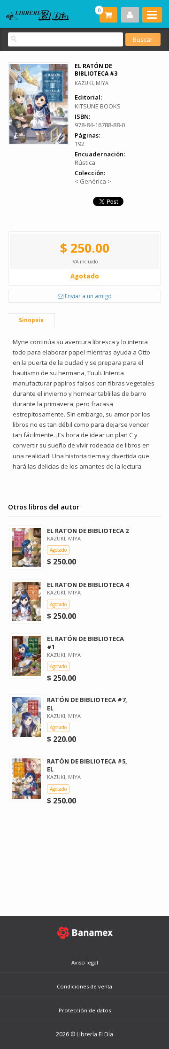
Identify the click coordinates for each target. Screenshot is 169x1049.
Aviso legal (84, 962)
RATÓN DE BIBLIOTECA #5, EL (87, 765)
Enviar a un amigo (87, 296)
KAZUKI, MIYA (91, 82)
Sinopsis (31, 320)
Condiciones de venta (84, 986)
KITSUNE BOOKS (98, 106)
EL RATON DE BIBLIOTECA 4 (88, 584)
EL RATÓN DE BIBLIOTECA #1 (85, 642)
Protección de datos (85, 1010)
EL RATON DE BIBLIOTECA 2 (88, 530)
